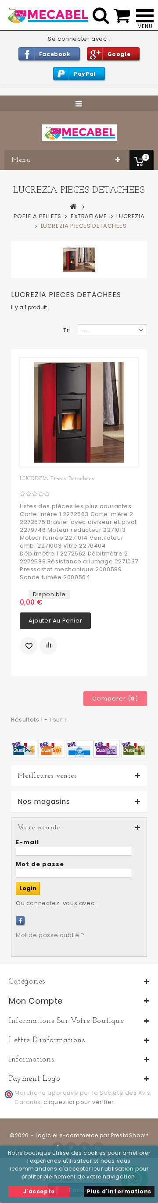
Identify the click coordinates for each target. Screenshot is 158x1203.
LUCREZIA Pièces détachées (57, 478)
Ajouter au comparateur (48, 646)
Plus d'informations (119, 1191)
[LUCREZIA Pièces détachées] (79, 412)
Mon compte (36, 1000)
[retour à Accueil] (73, 206)
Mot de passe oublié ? (50, 935)
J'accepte (39, 1191)
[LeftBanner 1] (79, 748)
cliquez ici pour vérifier (78, 1102)
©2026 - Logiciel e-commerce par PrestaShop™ (79, 1135)
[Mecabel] (79, 132)
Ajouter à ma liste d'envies (28, 646)
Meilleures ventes (47, 775)
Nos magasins (44, 802)
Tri (67, 330)
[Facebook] (20, 920)
